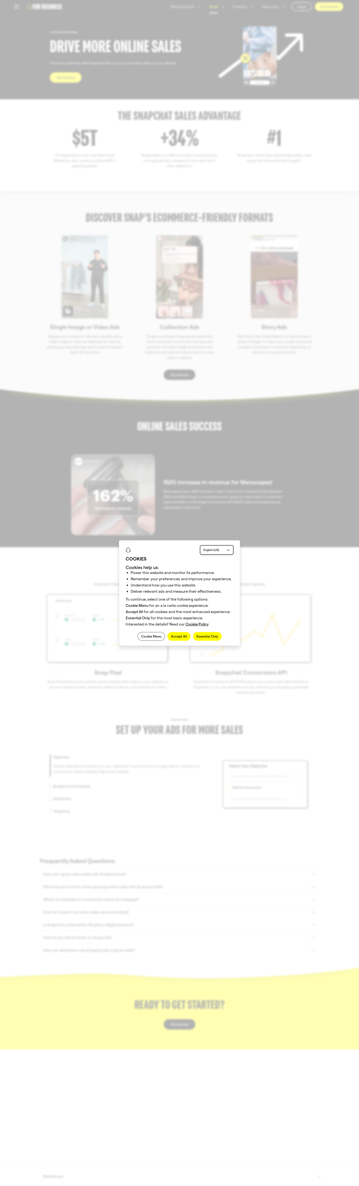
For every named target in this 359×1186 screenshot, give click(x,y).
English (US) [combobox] (211, 550)
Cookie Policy (197, 624)
